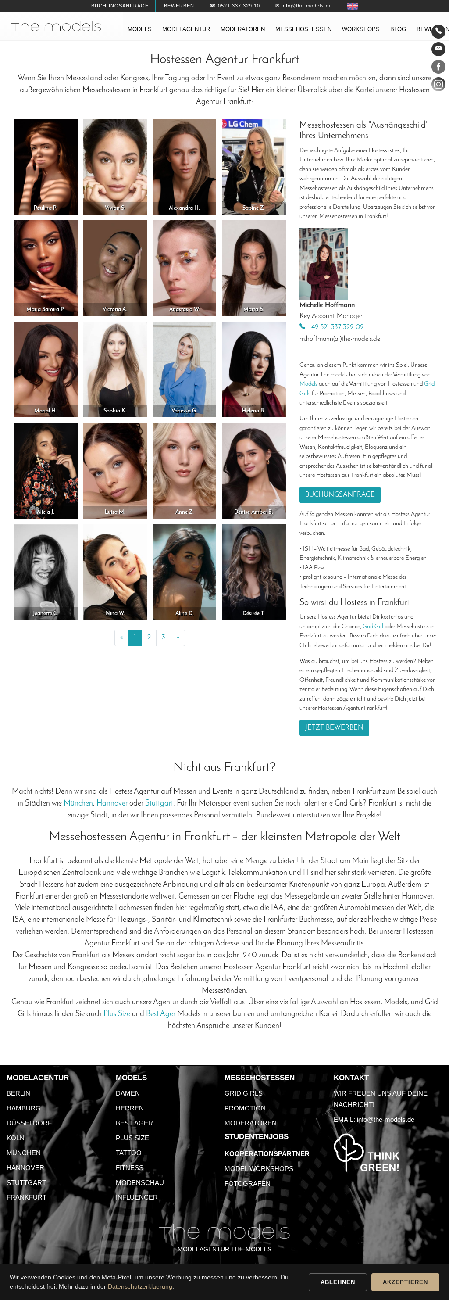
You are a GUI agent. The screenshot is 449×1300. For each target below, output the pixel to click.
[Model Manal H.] (46, 369)
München (78, 803)
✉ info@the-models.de (303, 5)
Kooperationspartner (267, 1153)
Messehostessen (303, 29)
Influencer (137, 1197)
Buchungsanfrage (120, 5)
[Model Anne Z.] (185, 471)
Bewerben (179, 5)
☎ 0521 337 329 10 (235, 5)
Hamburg (24, 1108)
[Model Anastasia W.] (185, 268)
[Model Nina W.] (115, 572)
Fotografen (247, 1183)
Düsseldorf (29, 1123)
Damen (128, 1093)
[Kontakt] (438, 32)
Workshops (361, 29)
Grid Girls (243, 1093)
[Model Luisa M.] (115, 471)
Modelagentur (186, 29)
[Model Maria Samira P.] (46, 268)
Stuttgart (159, 803)
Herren (130, 1108)
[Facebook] (438, 68)
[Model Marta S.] (254, 268)
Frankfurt (26, 1197)
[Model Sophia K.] (115, 369)
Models (140, 29)
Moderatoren (243, 29)
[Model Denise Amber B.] (254, 471)
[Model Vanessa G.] (185, 369)
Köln (16, 1138)
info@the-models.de (385, 1119)
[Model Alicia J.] (46, 471)
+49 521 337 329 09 (336, 327)
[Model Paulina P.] (46, 166)
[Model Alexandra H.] (185, 166)
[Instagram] (438, 86)
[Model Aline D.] (185, 572)
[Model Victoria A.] (115, 268)
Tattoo (129, 1153)
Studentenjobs (256, 1136)
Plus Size (116, 1014)
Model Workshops (258, 1168)
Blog (398, 29)
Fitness (129, 1167)
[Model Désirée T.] (254, 572)
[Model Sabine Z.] (254, 166)
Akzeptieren (405, 1282)
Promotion (245, 1108)
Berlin (18, 1093)
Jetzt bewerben (334, 727)
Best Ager (160, 1014)
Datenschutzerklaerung (140, 1286)
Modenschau (140, 1182)
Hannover (112, 803)
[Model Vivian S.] (115, 166)
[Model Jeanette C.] (46, 572)
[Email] (438, 49)
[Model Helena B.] (254, 369)
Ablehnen (338, 1282)
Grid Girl (373, 626)
